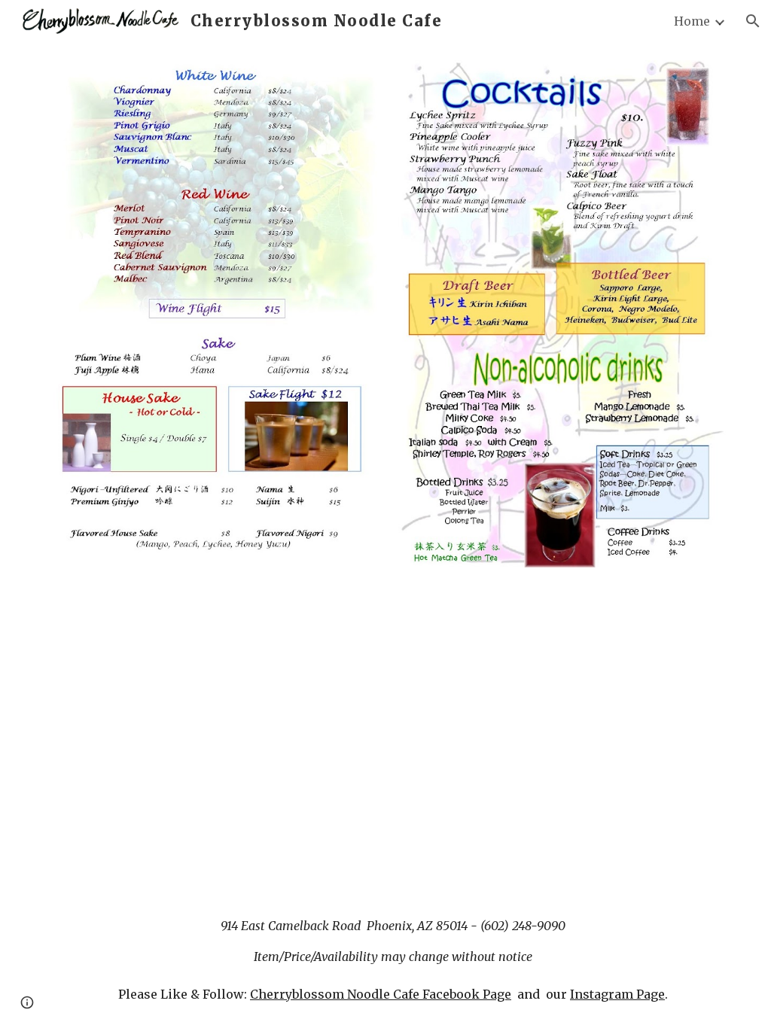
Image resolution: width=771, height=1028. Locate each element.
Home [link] (692, 21)
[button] (753, 21)
